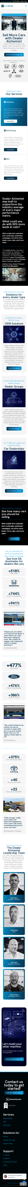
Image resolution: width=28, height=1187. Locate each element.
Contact (6, 1155)
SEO (5, 1121)
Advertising (7, 1118)
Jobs (5, 1165)
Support (6, 1158)
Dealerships (8, 1143)
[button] (26, 5)
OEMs (5, 1136)
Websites (7, 1125)
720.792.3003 (16, 1)
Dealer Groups (9, 1140)
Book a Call (24, 1)
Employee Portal (10, 1162)
